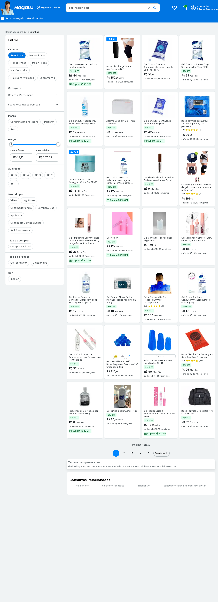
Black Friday (74, 466)
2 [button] (124, 453)
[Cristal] (122, 356)
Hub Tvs (173, 466)
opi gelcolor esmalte (113, 486)
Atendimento (34, 18)
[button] (149, 8)
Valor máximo (43, 150)
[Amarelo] (115, 356)
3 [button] (132, 453)
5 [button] (148, 453)
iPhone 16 (100, 466)
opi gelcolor (82, 486)
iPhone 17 (88, 466)
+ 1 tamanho (159, 356)
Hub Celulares (142, 466)
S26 (109, 466)
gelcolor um (144, 486)
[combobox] (113, 7)
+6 (128, 356)
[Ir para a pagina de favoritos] (174, 7)
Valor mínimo (17, 150)
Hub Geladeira (159, 466)
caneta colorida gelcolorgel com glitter (185, 486)
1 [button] (116, 453)
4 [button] (140, 453)
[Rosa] (197, 179)
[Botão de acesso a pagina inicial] (16, 7)
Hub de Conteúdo (123, 466)
